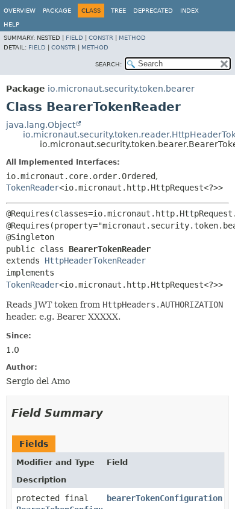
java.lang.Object (40, 125)
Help (11, 24)
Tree (118, 10)
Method (132, 37)
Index (189, 10)
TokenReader (32, 187)
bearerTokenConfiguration (164, 498)
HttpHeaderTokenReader (95, 260)
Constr (101, 37)
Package (57, 10)
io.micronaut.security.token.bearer (121, 88)
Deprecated (153, 10)
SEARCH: (108, 64)
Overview (20, 10)
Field (74, 37)
